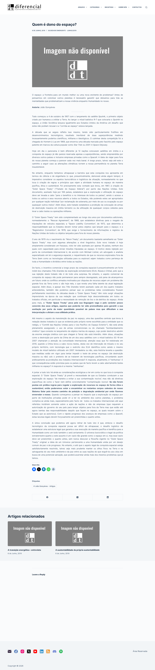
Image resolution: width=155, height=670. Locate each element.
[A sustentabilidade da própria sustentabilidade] (77, 533)
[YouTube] (35, 651)
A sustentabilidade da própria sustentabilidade (77, 550)
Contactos (137, 7)
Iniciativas (109, 7)
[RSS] (48, 651)
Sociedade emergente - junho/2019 (62, 30)
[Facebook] (47, 497)
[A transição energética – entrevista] (30, 533)
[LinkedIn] (108, 497)
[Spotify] (61, 651)
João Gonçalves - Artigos (44, 486)
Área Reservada (140, 651)
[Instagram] (22, 651)
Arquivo (81, 7)
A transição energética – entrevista (24, 550)
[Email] (9, 651)
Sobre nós (123, 7)
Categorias (94, 7)
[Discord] (54, 651)
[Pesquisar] (146, 7)
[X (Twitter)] (77, 497)
